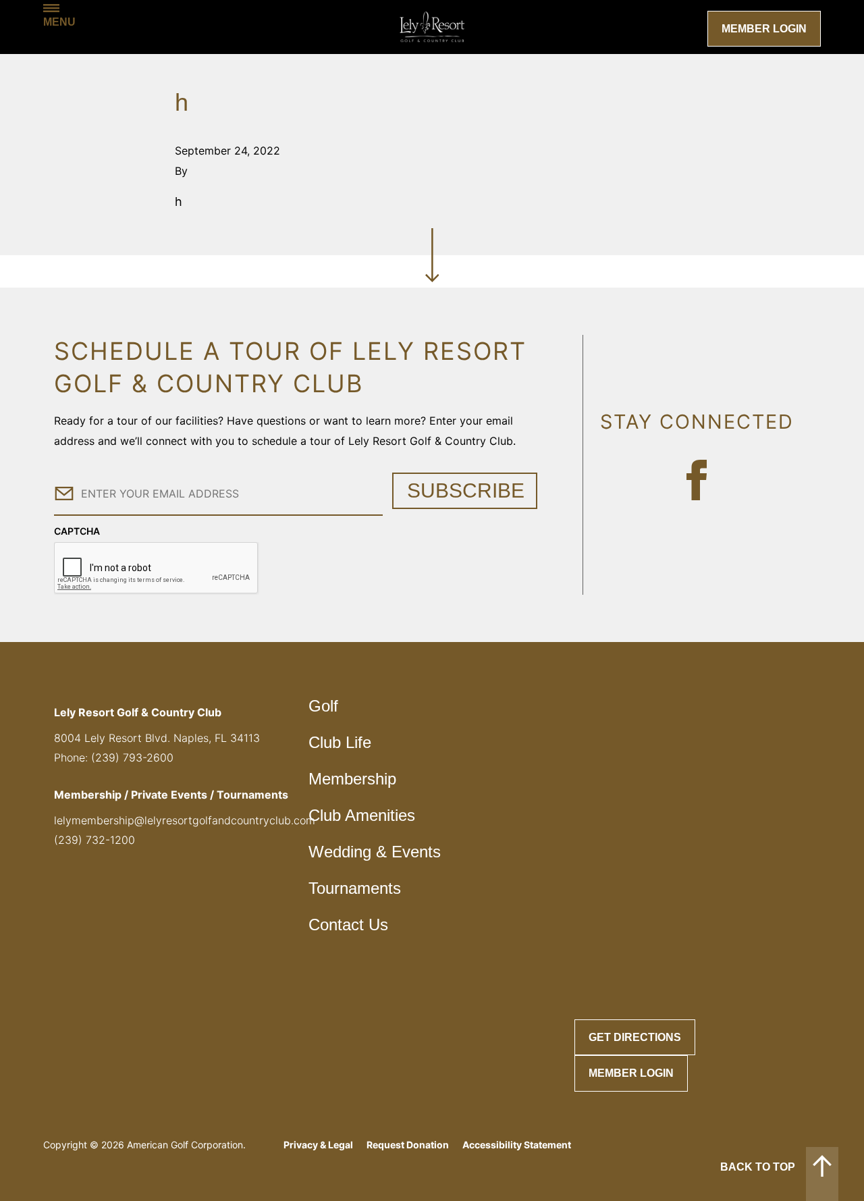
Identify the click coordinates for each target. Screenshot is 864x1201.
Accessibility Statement (516, 1144)
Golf (323, 706)
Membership (352, 779)
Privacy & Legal (318, 1144)
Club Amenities (361, 815)
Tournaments (354, 888)
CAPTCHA (77, 531)
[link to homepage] (432, 27)
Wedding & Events (374, 852)
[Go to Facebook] (696, 480)
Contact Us (348, 924)
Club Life (339, 742)
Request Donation (408, 1144)
